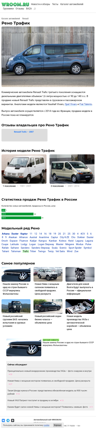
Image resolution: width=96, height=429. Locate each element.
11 (31, 233)
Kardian (53, 240)
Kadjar (33, 240)
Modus (79, 244)
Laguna (79, 240)
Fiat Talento (86, 104)
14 (40, 233)
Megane (69, 244)
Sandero (25, 247)
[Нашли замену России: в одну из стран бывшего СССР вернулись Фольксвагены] (16, 274)
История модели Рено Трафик (28, 151)
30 (73, 233)
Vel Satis (60, 251)
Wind (69, 251)
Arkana (6, 233)
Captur (54, 237)
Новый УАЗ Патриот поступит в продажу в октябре (33, 400)
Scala (55, 247)
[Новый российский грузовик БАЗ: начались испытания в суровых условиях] (16, 306)
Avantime (44, 237)
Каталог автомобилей (71, 4)
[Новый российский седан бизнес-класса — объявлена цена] (48, 306)
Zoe (76, 251)
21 (64, 233)
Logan (32, 244)
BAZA (29, 8)
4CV (82, 233)
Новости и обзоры (40, 4)
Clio (73, 237)
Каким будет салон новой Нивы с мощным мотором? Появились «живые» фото (48, 407)
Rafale (5, 247)
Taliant (5, 251)
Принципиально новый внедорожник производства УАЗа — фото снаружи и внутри (50, 371)
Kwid (71, 240)
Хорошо (57, 425)
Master (59, 244)
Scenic (63, 247)
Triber (33, 251)
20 (59, 233)
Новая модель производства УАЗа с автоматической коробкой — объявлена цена (79, 323)
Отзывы (20, 8)
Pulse (88, 244)
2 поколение (57, 186)
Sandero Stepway (41, 247)
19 (54, 233)
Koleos (62, 240)
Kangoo (43, 240)
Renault (25, 18)
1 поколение (9, 186)
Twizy (51, 251)
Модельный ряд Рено (21, 228)
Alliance (23, 237)
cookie (46, 425)
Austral (33, 237)
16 (45, 233)
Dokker (81, 237)
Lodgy (24, 244)
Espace (14, 240)
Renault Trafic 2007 (24, 132)
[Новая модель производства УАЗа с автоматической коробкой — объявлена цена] (80, 306)
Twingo (42, 251)
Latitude (14, 244)
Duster (15, 233)
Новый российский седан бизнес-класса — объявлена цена (48, 319)
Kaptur (24, 233)
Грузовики (8, 8)
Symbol (88, 247)
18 (50, 233)
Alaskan (13, 237)
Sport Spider (75, 247)
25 (69, 233)
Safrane (15, 247)
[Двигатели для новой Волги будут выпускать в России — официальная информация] (80, 274)
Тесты (55, 4)
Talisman (16, 251)
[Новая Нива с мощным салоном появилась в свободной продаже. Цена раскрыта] (48, 274)
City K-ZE (64, 237)
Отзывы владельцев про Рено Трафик (35, 125)
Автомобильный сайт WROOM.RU (47, 420)
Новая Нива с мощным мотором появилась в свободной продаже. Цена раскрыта (49, 381)
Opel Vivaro (71, 104)
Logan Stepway (46, 244)
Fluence (24, 240)
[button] (5, 57)
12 (35, 233)
